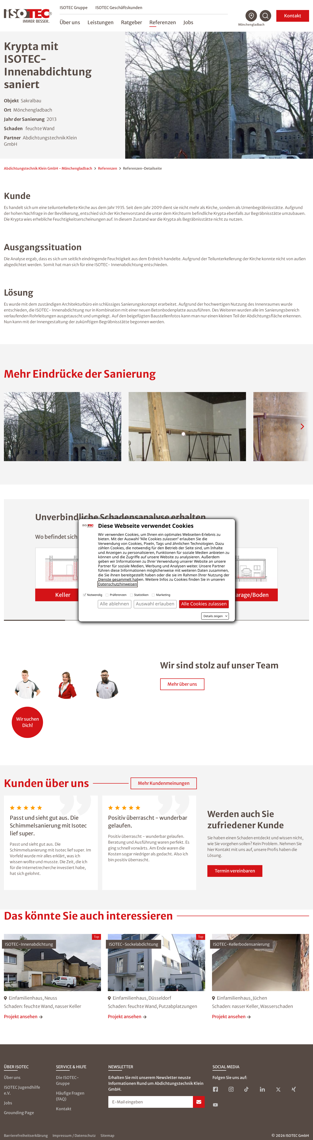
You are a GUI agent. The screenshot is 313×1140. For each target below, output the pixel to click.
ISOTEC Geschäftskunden (118, 7)
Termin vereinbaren (235, 871)
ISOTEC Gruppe (74, 7)
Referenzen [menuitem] (162, 22)
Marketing (163, 595)
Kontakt (292, 16)
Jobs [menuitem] (188, 22)
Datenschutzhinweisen (117, 584)
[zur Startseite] (28, 16)
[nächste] (302, 426)
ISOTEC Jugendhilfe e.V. (22, 1090)
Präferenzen (118, 595)
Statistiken (141, 595)
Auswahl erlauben (155, 604)
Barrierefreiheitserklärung (26, 1135)
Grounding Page (19, 1112)
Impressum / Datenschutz (74, 1135)
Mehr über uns (182, 684)
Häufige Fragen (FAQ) (70, 1096)
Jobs (8, 1102)
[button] (62, 426)
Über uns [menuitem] (70, 22)
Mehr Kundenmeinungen (164, 783)
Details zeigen (213, 616)
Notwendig (94, 595)
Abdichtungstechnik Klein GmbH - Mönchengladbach (48, 168)
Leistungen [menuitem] (101, 22)
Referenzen (107, 168)
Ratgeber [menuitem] (131, 22)
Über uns (12, 1077)
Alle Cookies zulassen (204, 604)
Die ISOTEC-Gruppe (67, 1080)
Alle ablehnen (114, 604)
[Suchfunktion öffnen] (265, 16)
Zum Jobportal (27, 720)
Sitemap (107, 1135)
